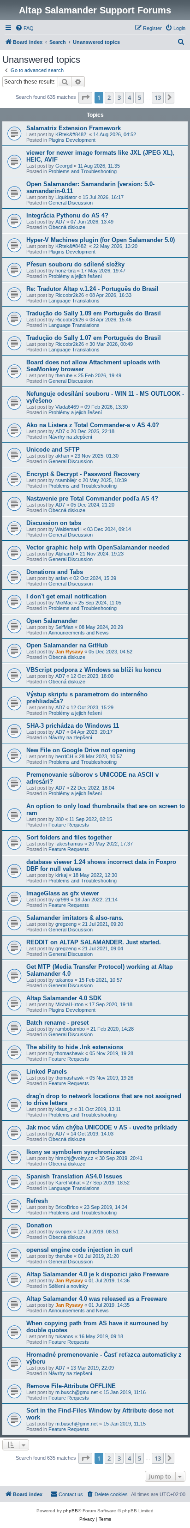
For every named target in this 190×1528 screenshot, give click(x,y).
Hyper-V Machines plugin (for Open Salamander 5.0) (100, 239)
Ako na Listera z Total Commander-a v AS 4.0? (92, 425)
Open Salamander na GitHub (67, 645)
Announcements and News (78, 632)
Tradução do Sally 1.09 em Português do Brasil (93, 313)
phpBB (70, 1510)
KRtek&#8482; (71, 134)
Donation (39, 1225)
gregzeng (66, 924)
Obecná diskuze (66, 227)
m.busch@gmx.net (76, 1392)
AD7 (60, 221)
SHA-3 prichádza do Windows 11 (72, 725)
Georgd (63, 166)
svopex (63, 1231)
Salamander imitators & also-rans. (75, 917)
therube (63, 375)
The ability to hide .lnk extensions (74, 1047)
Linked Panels (46, 1071)
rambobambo (70, 1029)
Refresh (37, 1200)
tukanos (64, 980)
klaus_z (64, 1109)
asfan (61, 578)
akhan (62, 456)
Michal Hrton (69, 1004)
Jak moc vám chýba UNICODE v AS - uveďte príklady (101, 1127)
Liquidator (66, 197)
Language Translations (74, 300)
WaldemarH (68, 529)
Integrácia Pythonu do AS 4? (67, 215)
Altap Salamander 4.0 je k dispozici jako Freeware (97, 1274)
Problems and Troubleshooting (82, 171)
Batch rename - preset (57, 1022)
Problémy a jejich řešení (75, 276)
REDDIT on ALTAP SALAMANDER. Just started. (93, 942)
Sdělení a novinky (68, 1286)
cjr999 (62, 899)
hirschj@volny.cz (74, 1158)
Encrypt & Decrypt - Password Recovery (83, 474)
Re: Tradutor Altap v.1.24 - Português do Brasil (92, 288)
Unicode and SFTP (53, 449)
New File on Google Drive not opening (81, 750)
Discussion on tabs (53, 522)
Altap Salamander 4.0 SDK (63, 998)
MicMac (64, 602)
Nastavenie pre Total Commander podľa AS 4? (92, 498)
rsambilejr (66, 480)
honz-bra (65, 270)
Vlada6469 (67, 407)
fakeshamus (69, 843)
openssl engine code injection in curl (79, 1249)
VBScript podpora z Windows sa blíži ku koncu (93, 669)
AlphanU (64, 553)
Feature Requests (68, 824)
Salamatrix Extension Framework (73, 128)
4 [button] (129, 97)
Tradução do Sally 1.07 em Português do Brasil (93, 337)
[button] (85, 97)
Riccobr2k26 (69, 295)
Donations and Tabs (54, 571)
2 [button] (109, 97)
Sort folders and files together (69, 837)
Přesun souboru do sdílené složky (75, 264)
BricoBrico (66, 1207)
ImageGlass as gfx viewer (62, 893)
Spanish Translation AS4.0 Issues (74, 1176)
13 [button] (157, 97)
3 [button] (119, 97)
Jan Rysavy (69, 651)
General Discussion (70, 202)
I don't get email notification (66, 596)
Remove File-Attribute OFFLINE (71, 1386)
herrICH (64, 756)
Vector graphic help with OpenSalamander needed (98, 547)
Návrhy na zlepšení (70, 437)
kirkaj (61, 875)
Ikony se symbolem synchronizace (75, 1151)
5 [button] (139, 97)
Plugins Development (71, 140)
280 (59, 819)
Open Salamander (51, 620)
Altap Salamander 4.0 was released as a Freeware (96, 1298)
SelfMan (64, 627)
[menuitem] (24, 28)
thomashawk (69, 1053)
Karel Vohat (68, 1182)
